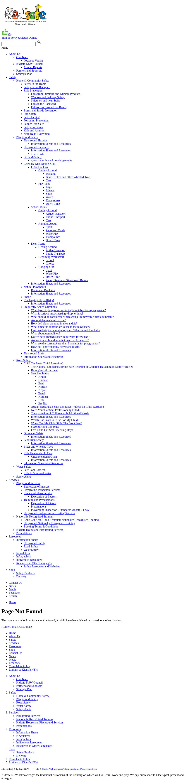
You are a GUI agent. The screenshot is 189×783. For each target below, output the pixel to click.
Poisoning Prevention (36, 120)
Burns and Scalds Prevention (40, 110)
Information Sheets (27, 539)
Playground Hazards (35, 140)
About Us (14, 53)
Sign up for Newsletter (14, 37)
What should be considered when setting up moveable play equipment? (72, 316)
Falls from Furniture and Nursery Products (55, 93)
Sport (49, 193)
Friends (50, 190)
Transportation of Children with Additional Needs (60, 413)
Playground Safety (27, 137)
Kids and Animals (34, 130)
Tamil (41, 393)
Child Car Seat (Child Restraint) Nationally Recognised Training (61, 519)
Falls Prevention (33, 90)
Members (58, 768)
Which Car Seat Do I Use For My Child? (55, 420)
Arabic (42, 376)
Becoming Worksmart (51, 256)
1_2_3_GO (37, 153)
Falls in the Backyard (43, 103)
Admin (66, 768)
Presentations (38, 506)
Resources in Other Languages (34, 563)
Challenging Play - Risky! (39, 300)
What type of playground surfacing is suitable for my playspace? (68, 310)
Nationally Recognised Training (34, 516)
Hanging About (47, 223)
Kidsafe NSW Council (29, 63)
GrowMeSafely (33, 157)
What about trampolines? (45, 333)
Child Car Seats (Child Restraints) (43, 363)
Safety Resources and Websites (42, 566)
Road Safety (23, 360)
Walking (51, 173)
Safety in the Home (35, 83)
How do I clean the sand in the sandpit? (54, 323)
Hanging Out (46, 266)
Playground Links (34, 353)
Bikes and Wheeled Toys (38, 446)
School (50, 260)
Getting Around (47, 170)
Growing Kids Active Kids (39, 163)
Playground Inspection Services (42, 489)
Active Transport (55, 213)
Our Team (22, 57)
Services (14, 479)
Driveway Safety (33, 433)
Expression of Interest (36, 486)
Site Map (92, 768)
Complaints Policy (19, 666)
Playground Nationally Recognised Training (49, 523)
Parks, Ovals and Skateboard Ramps (67, 280)
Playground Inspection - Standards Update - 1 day (60, 509)
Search (13, 596)
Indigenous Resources (29, 559)
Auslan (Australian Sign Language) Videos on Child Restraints (67, 406)
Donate (33, 37)
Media (12, 589)
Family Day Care (34, 123)
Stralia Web (48, 768)
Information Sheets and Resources (51, 143)
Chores (50, 263)
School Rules (39, 207)
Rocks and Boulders (43, 290)
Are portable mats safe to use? (48, 320)
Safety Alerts (23, 476)
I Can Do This (39, 167)
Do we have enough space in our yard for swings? (60, 336)
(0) (9, 34)
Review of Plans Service (38, 493)
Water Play (52, 233)
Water (49, 197)
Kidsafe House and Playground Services (39, 529)
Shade (27, 296)
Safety (12, 77)
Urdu (41, 400)
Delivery (21, 576)
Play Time (44, 183)
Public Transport (55, 217)
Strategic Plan (24, 73)
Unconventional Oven (44, 456)
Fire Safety (30, 113)
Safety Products (25, 573)
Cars (48, 180)
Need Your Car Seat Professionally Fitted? (55, 410)
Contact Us (15, 582)
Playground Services (28, 483)
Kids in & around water (37, 473)
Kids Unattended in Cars (38, 453)
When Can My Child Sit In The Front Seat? (56, 423)
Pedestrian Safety (34, 440)
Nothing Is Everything (37, 133)
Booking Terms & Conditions (41, 526)
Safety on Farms (33, 127)
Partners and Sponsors (29, 70)
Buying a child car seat (44, 370)
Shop (12, 569)
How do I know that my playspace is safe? (55, 346)
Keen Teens (38, 243)
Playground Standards (36, 147)
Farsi (41, 383)
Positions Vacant (33, 60)
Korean (42, 386)
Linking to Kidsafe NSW (23, 669)
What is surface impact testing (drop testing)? (57, 313)
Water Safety (23, 466)
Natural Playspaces (35, 286)
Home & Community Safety (32, 80)
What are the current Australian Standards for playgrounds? (65, 343)
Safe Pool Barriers (34, 469)
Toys (48, 187)
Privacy (84, 768)
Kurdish (43, 396)
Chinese (43, 380)
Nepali (42, 390)
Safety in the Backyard (37, 87)
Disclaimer (75, 768)
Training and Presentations (39, 499)
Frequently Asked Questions (40, 306)
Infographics (23, 556)
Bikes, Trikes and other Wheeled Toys (68, 177)
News (12, 586)
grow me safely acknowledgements (51, 160)
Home (12, 602)
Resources (15, 536)
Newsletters (23, 553)
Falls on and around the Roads (48, 107)
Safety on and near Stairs (45, 100)
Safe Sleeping (32, 117)
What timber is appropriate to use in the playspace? (60, 326)
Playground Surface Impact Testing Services (49, 513)
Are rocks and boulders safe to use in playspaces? (60, 340)
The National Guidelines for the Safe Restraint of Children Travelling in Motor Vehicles (82, 366)
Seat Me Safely (40, 373)
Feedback (14, 592)
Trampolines (53, 200)
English (42, 403)
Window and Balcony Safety (48, 97)
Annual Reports (33, 67)
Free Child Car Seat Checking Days (52, 430)
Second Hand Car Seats (45, 426)
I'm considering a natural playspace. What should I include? (65, 330)
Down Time (53, 203)
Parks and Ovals (55, 230)
